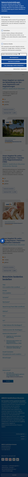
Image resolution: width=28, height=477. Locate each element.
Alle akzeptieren (14, 57)
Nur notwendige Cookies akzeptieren (14, 65)
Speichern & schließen (14, 61)
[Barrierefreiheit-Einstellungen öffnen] (2, 240)
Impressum (24, 69)
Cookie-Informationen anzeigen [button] (9, 54)
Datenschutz (16, 69)
